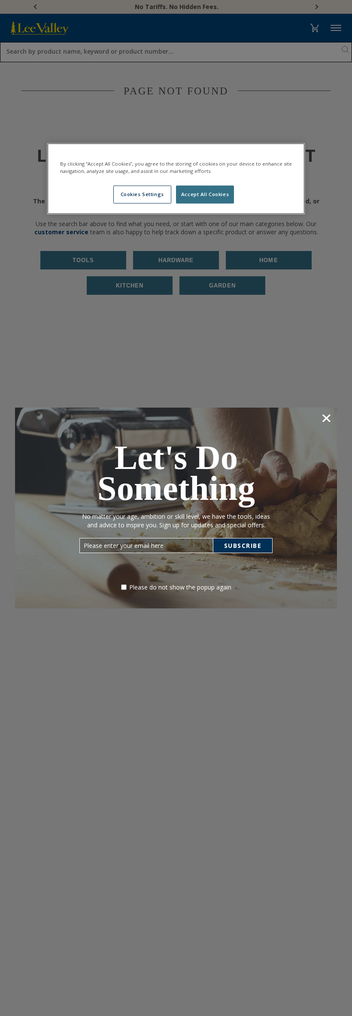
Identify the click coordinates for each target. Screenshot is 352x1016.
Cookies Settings (142, 194)
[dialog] (176, 508)
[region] (176, 179)
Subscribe (243, 545)
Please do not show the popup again (180, 587)
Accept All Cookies (205, 194)
